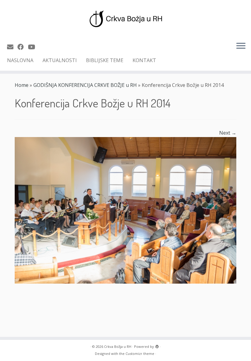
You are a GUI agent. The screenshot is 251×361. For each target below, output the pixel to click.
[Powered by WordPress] (157, 345)
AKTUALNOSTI (60, 60)
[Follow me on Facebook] (22, 47)
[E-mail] (12, 47)
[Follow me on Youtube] (33, 47)
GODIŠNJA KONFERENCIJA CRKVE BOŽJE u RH (85, 85)
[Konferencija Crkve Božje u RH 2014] (125, 209)
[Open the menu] (240, 46)
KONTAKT (144, 60)
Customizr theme (140, 353)
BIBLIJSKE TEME (104, 60)
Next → (227, 132)
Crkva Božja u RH (117, 346)
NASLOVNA (20, 60)
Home (21, 85)
